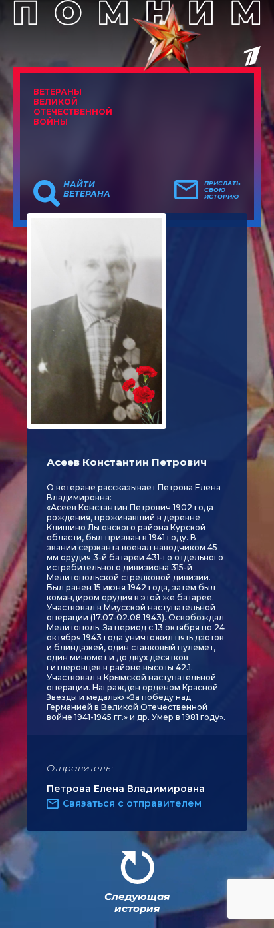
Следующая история (137, 902)
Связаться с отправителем (132, 803)
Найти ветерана (86, 189)
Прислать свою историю (222, 190)
